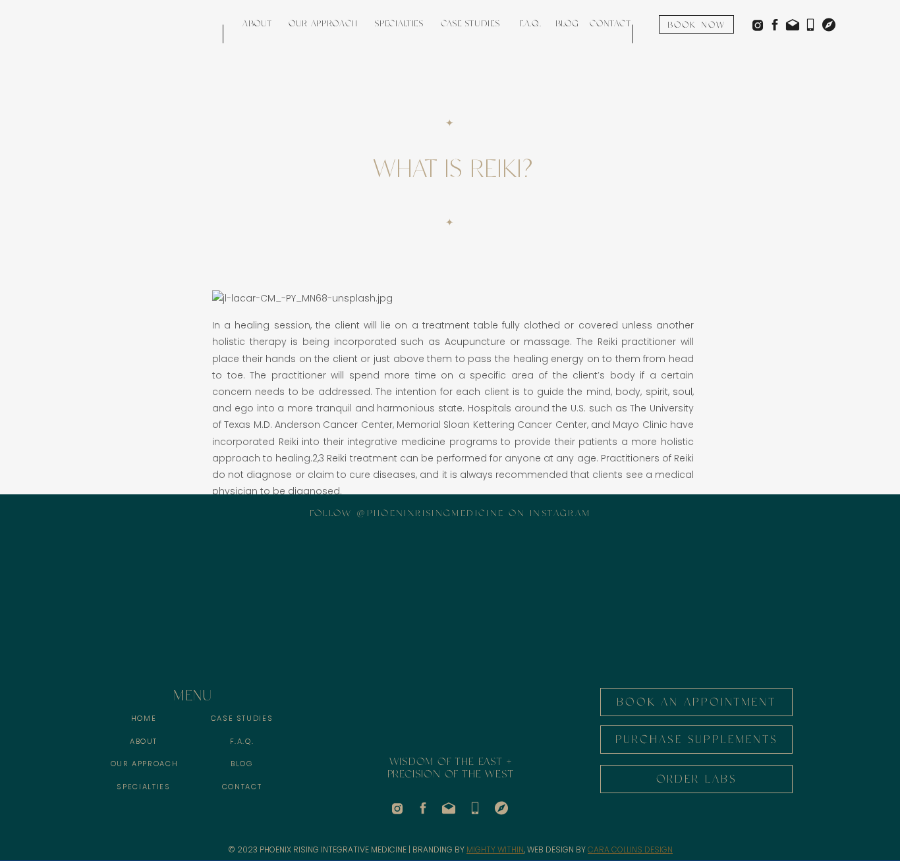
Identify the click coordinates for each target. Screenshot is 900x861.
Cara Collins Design (630, 849)
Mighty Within (495, 849)
